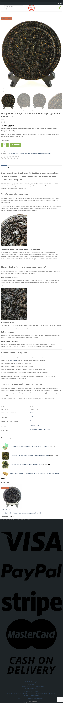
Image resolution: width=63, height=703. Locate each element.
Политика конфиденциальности (31, 698)
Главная (3, 111)
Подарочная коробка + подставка (40, 429)
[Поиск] (6, 9)
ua (61, 3)
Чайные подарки (32, 153)
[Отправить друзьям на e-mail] (11, 157)
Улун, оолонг (16, 153)
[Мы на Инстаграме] (30, 524)
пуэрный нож (14, 361)
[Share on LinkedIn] (17, 157)
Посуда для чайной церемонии (31, 686)
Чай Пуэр (31, 684)
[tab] (4, 167)
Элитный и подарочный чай (26, 111)
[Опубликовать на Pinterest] (14, 157)
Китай (32, 412)
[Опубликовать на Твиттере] (8, 157)
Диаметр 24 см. (34, 425)
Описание (4, 167)
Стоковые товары (31, 691)
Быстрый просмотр (8, 517)
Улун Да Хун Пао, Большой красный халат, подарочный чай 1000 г (22, 513)
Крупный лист (34, 421)
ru (59, 3)
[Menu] (2, 8)
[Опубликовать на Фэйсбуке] (5, 157)
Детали (10, 167)
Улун (31, 416)
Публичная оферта (31, 696)
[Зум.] (3, 90)
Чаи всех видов (12, 111)
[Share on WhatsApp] (2, 157)
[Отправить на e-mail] (33, 524)
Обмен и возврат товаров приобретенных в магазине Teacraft (31, 693)
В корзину (16, 145)
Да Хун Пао (10, 153)
